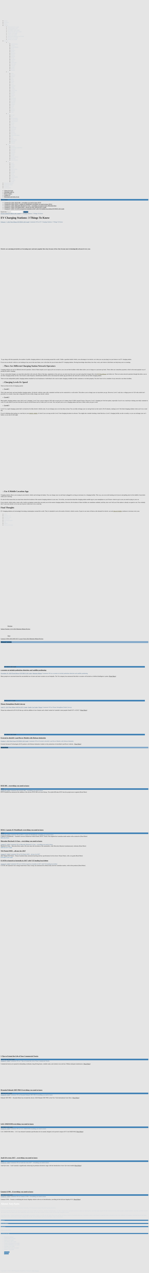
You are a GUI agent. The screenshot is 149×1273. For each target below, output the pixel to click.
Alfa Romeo (14, 44)
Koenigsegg (14, 118)
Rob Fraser (13, 741)
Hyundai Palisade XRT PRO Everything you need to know (22, 1090)
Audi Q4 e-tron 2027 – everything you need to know (19, 1158)
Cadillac (13, 59)
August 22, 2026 (5, 1162)
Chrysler (13, 64)
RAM (12, 155)
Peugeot (13, 149)
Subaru (13, 170)
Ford (12, 79)
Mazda (13, 132)
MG (12, 136)
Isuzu (12, 105)
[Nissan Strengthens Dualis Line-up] (18, 699)
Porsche (13, 152)
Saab (12, 163)
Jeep (12, 112)
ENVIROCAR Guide (14, 30)
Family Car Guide (12, 33)
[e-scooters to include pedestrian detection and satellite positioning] (18, 665)
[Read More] (112, 676)
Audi (12, 48)
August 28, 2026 (5, 790)
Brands (6, 41)
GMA (12, 87)
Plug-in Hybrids (8, 525)
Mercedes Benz (15, 135)
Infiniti (13, 104)
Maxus (13, 130)
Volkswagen (14, 177)
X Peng (13, 180)
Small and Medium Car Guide (16, 36)
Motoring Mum (8, 184)
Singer (13, 164)
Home (6, 20)
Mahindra (13, 127)
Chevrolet (13, 62)
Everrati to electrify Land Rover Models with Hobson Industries (23, 738)
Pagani (13, 146)
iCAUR (13, 101)
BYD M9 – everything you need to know (15, 786)
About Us (3, 1220)
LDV (12, 124)
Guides (6, 25)
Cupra (12, 67)
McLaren (13, 133)
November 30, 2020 (6, 673)
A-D (9, 42)
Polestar (13, 150)
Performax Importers (16, 147)
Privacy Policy (8, 193)
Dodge (13, 70)
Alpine (13, 45)
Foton (12, 81)
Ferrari (13, 76)
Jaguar (13, 110)
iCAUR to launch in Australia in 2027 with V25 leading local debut (24, 861)
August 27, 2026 (5, 844)
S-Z (9, 161)
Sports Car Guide (12, 39)
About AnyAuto (8, 190)
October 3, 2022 (5, 741)
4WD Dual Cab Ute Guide (11, 1247)
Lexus (12, 123)
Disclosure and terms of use (11, 197)
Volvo (12, 178)
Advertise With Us (4, 1223)
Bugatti (13, 56)
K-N (9, 113)
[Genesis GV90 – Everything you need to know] (18, 1188)
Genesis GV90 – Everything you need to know (17, 1192)
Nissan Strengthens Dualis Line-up (13, 704)
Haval (12, 93)
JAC (12, 107)
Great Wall (14, 90)
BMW (12, 51)
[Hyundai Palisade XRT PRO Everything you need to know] (18, 1086)
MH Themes (35, 1271)
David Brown (15, 673)
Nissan (13, 143)
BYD (12, 58)
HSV (12, 96)
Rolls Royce (14, 160)
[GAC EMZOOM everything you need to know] (18, 1120)
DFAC (13, 68)
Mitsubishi (14, 140)
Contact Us (7, 195)
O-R (9, 144)
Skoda (12, 166)
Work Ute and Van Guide (14, 31)
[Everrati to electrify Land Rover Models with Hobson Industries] (18, 733)
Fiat (12, 78)
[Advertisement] (32, 14)
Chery (12, 61)
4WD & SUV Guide (13, 27)
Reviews (6, 22)
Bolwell (13, 53)
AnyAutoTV (7, 187)
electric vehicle (33, 413)
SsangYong (14, 169)
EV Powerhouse (101, 374)
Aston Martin (14, 47)
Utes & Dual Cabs (13, 28)
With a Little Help (5, 1230)
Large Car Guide (12, 34)
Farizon (13, 75)
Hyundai (13, 99)
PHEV (6, 523)
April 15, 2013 (5, 707)
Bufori (13, 54)
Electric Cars (7, 517)
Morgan (13, 141)
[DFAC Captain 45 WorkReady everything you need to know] (33, 826)
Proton (13, 153)
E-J (8, 71)
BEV (5, 514)
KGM (12, 115)
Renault (13, 158)
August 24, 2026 (5, 1128)
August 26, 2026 (5, 1095)
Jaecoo (13, 109)
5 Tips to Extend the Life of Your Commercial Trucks (19, 1056)
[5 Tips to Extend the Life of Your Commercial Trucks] (33, 1053)
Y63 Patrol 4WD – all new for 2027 (13, 851)
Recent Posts (4, 747)
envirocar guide (8, 520)
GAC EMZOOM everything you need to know (17, 1124)
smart (12, 167)
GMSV (13, 88)
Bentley (13, 50)
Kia (12, 116)
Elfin (12, 73)
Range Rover (14, 157)
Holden (13, 92)
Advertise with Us (9, 192)
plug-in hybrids (117, 511)
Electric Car (7, 515)
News (5, 24)
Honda (13, 95)
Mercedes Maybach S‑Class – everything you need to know (21, 841)
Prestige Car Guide (13, 37)
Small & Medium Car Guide (12, 1243)
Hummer (13, 98)
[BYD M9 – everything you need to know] (33, 782)
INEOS (13, 102)
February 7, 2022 (5, 222)
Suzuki (13, 172)
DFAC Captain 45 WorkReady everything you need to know (22, 830)
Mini (12, 138)
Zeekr (12, 181)
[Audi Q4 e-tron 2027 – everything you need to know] (18, 1154)
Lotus (12, 126)
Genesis (13, 85)
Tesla (12, 174)
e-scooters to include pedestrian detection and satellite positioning (23, 670)
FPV (12, 82)
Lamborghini (14, 119)
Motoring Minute (8, 183)
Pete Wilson (13, 222)
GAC (12, 84)
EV (5, 522)
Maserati (13, 129)
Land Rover (14, 121)
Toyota (13, 175)
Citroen (13, 65)
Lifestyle (6, 186)
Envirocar (6, 518)
